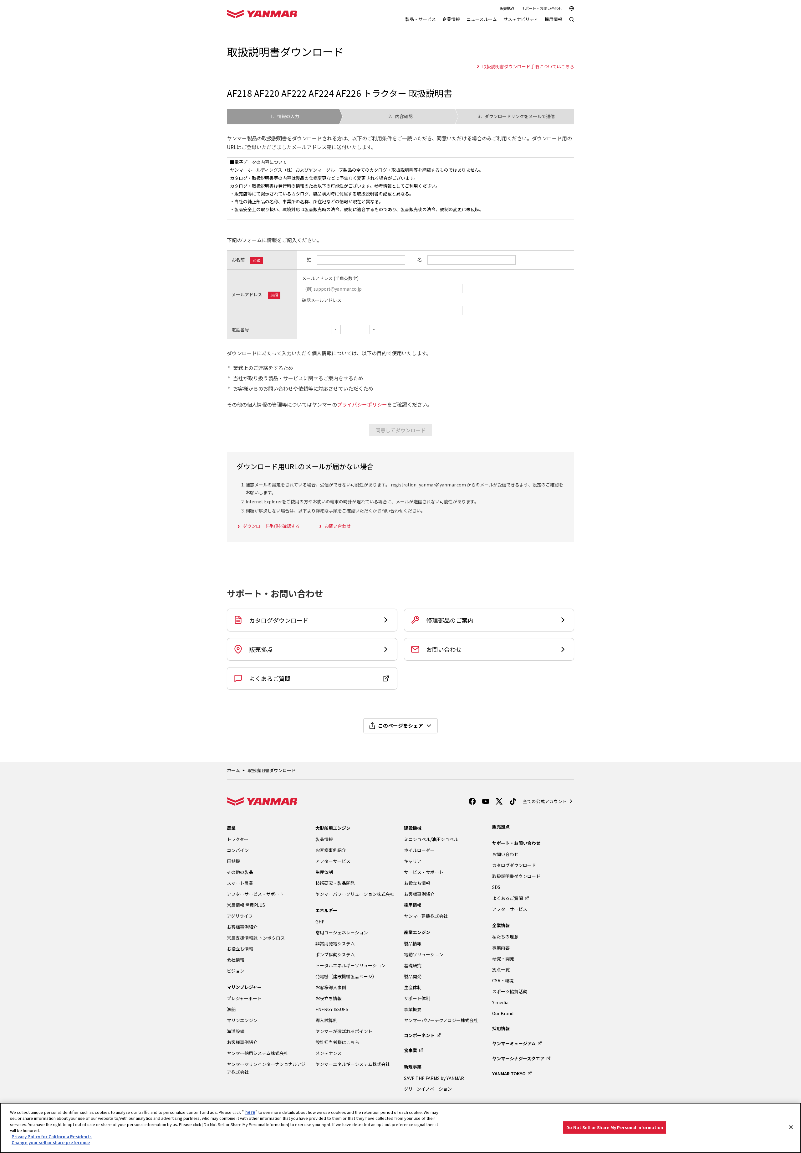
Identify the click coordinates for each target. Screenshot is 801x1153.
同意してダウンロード (400, 430)
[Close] (791, 1127)
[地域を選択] (571, 8)
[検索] (571, 22)
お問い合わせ (337, 526)
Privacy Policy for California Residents (52, 1137)
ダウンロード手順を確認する (271, 526)
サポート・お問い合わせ (541, 8)
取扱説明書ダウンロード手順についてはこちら (528, 66)
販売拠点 (506, 8)
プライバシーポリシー (362, 404)
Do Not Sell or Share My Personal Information (614, 1127)
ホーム (233, 770)
